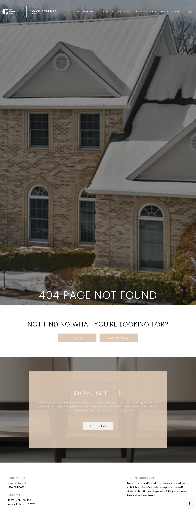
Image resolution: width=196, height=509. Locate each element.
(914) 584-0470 (16, 487)
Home (77, 337)
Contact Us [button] (98, 426)
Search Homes (118, 337)
